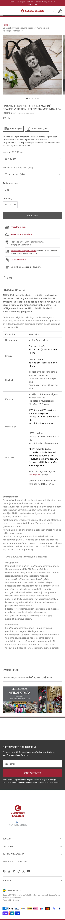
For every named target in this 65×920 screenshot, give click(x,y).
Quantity (7, 198)
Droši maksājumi (18, 259)
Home (5, 25)
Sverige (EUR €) (12, 890)
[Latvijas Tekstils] (32, 10)
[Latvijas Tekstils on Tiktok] (19, 872)
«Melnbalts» (9, 113)
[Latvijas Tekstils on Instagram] (9, 872)
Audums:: (10, 183)
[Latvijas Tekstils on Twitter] (24, 872)
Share (9, 278)
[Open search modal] (54, 11)
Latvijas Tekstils (25, 895)
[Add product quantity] (14, 205)
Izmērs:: (13, 152)
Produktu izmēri (18, 227)
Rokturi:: (18, 167)
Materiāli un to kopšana (21, 234)
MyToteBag (34, 474)
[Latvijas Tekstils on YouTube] (29, 872)
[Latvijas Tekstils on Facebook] (4, 872)
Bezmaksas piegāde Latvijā (23, 250)
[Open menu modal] (4, 11)
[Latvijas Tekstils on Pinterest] (14, 872)
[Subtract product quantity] (5, 205)
